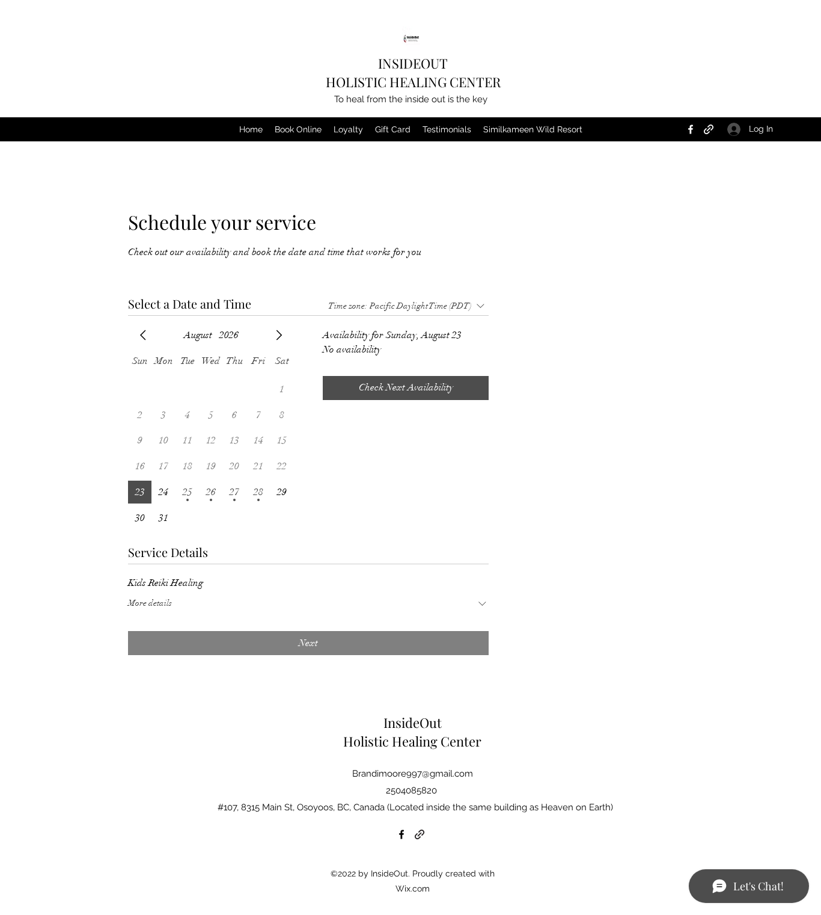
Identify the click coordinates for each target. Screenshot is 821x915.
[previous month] (143, 335)
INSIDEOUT (413, 63)
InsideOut (412, 722)
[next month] (279, 335)
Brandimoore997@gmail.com (412, 773)
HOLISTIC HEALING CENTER (413, 82)
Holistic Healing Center (412, 741)
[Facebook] (691, 129)
